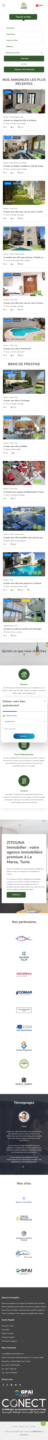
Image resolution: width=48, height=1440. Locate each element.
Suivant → (24, 736)
